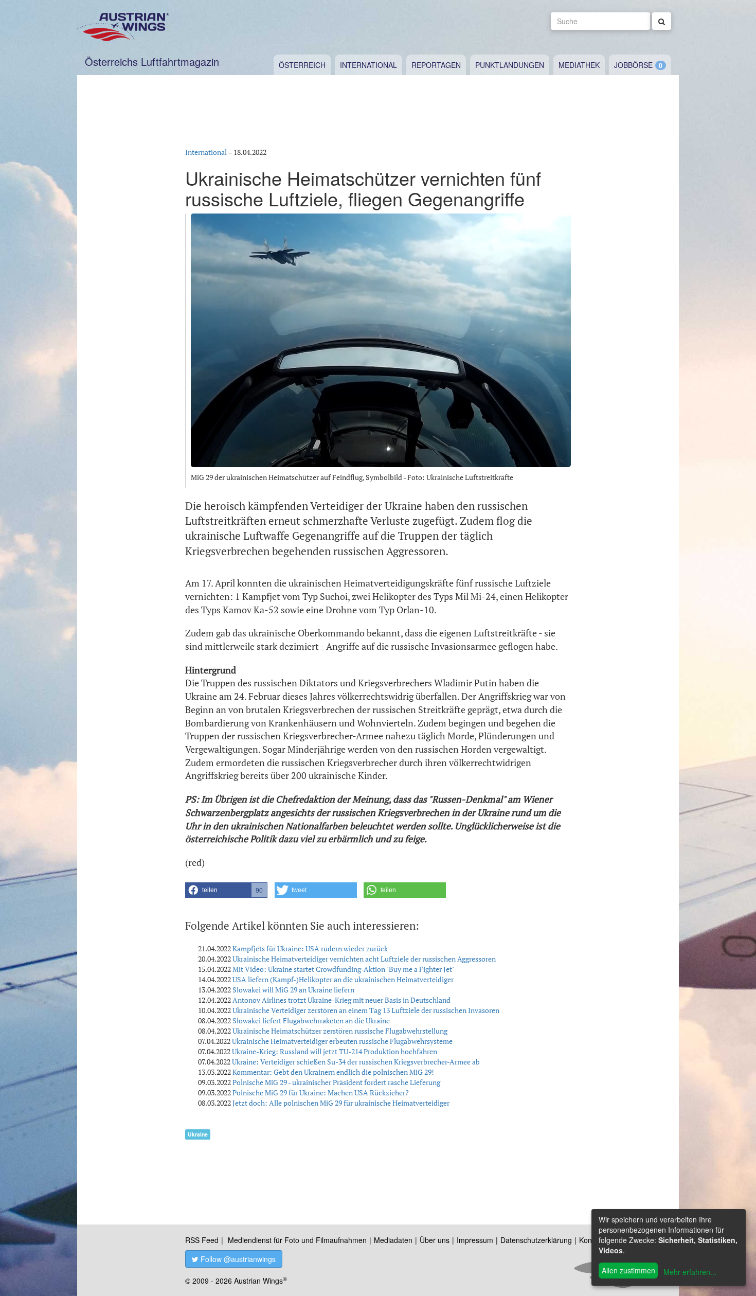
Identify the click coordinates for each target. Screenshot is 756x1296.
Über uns (434, 1240)
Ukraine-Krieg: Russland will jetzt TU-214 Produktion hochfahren (334, 1051)
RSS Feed (202, 1240)
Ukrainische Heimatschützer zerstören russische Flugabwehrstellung (339, 1031)
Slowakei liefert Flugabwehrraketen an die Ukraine (311, 1020)
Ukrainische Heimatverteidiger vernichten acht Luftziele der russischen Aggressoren (364, 959)
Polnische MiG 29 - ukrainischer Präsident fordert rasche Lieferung (336, 1082)
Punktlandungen (509, 65)
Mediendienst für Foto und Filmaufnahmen (297, 1240)
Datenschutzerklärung (536, 1240)
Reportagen (436, 65)
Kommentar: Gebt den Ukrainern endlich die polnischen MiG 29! (333, 1072)
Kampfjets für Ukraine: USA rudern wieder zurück (310, 948)
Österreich (302, 65)
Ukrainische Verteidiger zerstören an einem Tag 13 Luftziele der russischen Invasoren (365, 1010)
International (368, 65)
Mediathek (579, 65)
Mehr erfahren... (689, 1272)
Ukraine (198, 1134)
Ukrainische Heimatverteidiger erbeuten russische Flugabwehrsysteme (342, 1041)
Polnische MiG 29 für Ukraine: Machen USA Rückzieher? (320, 1092)
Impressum (475, 1240)
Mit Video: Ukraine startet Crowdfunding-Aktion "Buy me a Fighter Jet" (343, 969)
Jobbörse (633, 65)
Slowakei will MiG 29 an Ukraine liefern (293, 990)
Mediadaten (393, 1240)
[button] (226, 890)
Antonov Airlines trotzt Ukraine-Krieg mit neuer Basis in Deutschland (341, 1000)
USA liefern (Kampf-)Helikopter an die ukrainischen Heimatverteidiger (343, 979)
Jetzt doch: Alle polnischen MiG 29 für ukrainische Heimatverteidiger (340, 1103)
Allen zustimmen (628, 1270)
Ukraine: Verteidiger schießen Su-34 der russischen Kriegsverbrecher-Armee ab (356, 1062)
